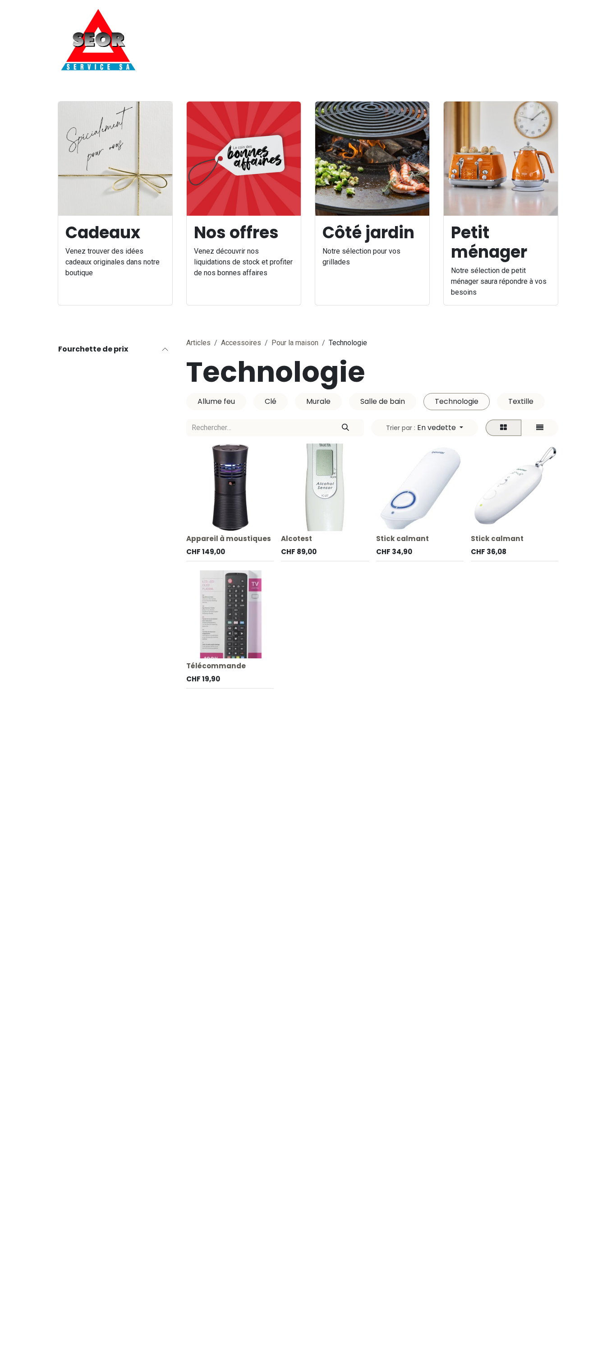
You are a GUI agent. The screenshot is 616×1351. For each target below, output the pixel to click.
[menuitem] (280, 40)
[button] (424, 427)
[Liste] (539, 427)
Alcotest (296, 538)
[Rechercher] (345, 427)
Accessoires (241, 342)
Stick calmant (402, 538)
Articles (198, 342)
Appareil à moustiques (228, 538)
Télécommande (216, 666)
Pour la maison (294, 342)
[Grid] (503, 427)
